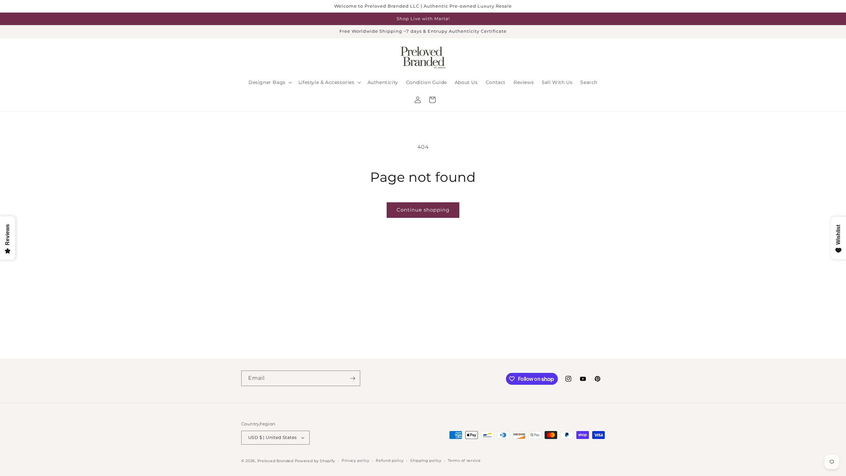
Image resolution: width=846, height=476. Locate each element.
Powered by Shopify (315, 460)
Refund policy (390, 460)
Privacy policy (355, 460)
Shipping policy (426, 460)
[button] (269, 82)
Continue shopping (423, 210)
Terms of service (464, 460)
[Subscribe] (352, 378)
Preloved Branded (276, 460)
